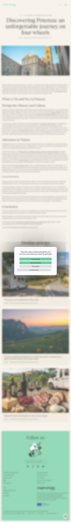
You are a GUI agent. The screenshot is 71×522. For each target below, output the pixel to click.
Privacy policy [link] (34, 270)
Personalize (35, 266)
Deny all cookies (35, 263)
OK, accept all (35, 259)
